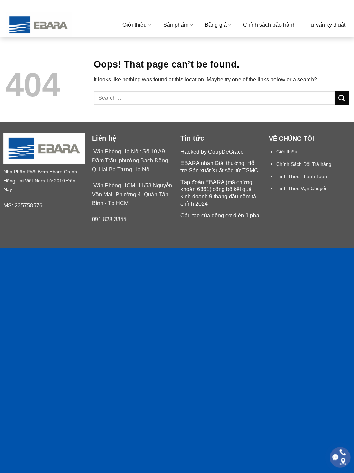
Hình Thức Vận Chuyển (302, 188)
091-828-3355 (109, 219)
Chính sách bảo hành (269, 25)
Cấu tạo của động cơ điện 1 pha (219, 215)
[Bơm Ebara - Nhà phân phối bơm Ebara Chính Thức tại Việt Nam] (49, 24)
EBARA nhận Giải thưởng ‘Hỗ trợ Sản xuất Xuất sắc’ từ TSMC (219, 166)
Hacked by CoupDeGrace (212, 152)
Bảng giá (216, 25)
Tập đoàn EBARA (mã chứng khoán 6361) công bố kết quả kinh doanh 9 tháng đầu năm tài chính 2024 (219, 193)
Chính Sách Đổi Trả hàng (304, 164)
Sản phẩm (175, 25)
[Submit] (342, 98)
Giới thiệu (134, 25)
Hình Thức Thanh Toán (301, 176)
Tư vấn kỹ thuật (326, 25)
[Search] (346, 6)
